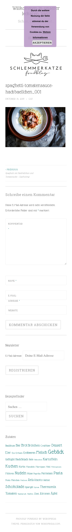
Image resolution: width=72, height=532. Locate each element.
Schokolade (14, 486)
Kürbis (22, 466)
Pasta (58, 473)
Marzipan (40, 467)
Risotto (38, 480)
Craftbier (46, 445)
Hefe (31, 459)
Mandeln (30, 466)
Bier (18, 445)
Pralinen (23, 480)
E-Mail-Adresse (14, 298)
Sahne (46, 480)
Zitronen (45, 493)
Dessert (56, 445)
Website (13, 310)
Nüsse (30, 473)
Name (12, 281)
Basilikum (10, 445)
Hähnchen (38, 460)
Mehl (48, 467)
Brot (24, 445)
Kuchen (11, 466)
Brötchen (34, 445)
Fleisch (41, 452)
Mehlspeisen (56, 467)
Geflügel (10, 459)
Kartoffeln (50, 459)
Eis (13, 453)
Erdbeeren (29, 452)
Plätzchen (15, 480)
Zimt (36, 493)
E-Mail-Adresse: (14, 355)
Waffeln (30, 494)
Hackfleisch (21, 459)
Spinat (36, 487)
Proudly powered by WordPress (36, 519)
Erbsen (19, 453)
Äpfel (54, 493)
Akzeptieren (42, 42)
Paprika (37, 473)
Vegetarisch (22, 494)
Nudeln (20, 473)
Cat (31, 99)
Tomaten (11, 493)
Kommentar (15, 226)
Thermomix (48, 487)
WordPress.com (50, 524)
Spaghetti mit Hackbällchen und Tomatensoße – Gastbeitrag (19, 173)
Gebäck (56, 452)
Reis (31, 480)
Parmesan (47, 473)
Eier (8, 453)
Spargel (29, 487)
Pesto (7, 480)
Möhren (9, 473)
